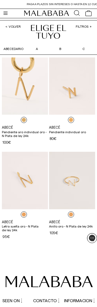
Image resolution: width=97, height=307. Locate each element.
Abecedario (13, 48)
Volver (15, 26)
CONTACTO (45, 300)
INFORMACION (78, 300)
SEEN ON (11, 300)
